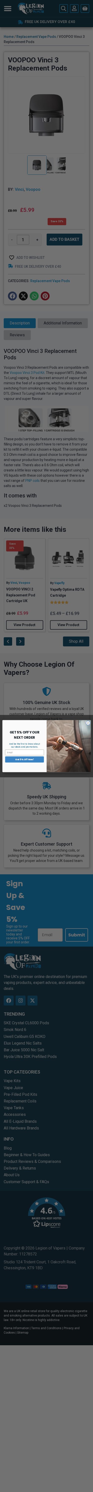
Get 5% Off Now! (24, 759)
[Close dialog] (88, 723)
